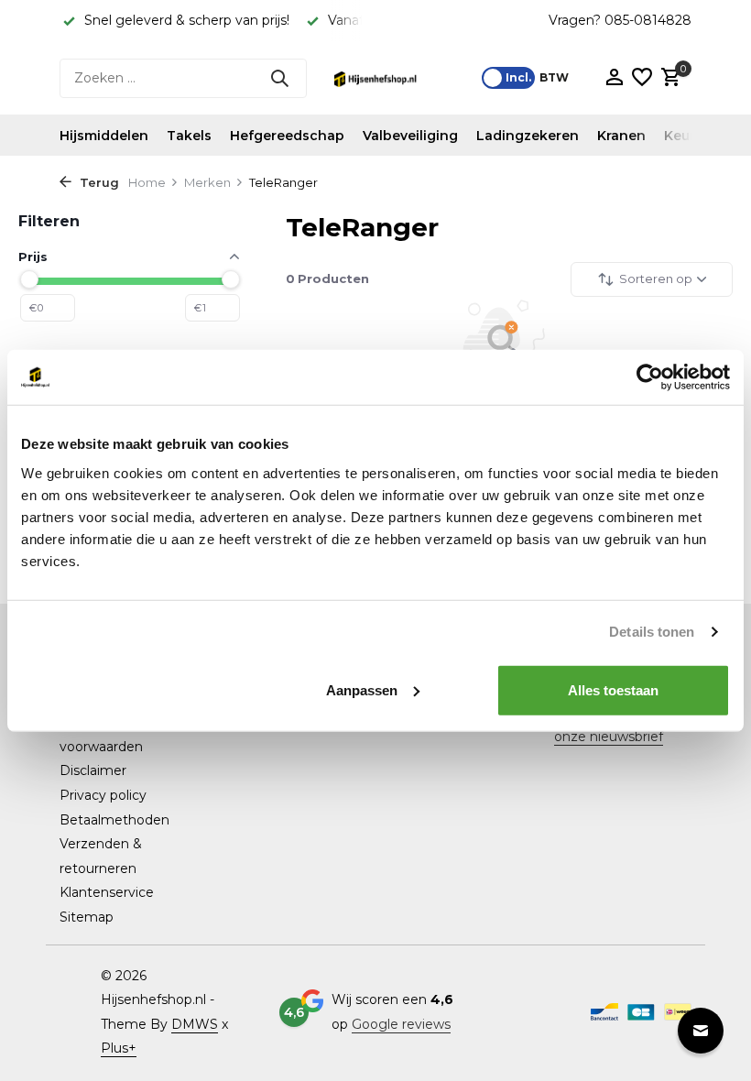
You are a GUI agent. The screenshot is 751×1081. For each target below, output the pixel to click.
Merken (207, 182)
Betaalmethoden (114, 820)
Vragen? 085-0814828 (620, 20)
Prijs (33, 256)
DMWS (194, 1024)
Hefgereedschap (287, 135)
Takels (189, 135)
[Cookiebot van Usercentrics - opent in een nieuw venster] (650, 377)
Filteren (49, 221)
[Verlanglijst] (642, 78)
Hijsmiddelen (104, 135)
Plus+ (118, 1048)
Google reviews (401, 1024)
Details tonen (651, 631)
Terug (97, 182)
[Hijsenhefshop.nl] (375, 78)
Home (147, 182)
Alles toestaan (613, 689)
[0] (668, 78)
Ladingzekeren (527, 135)
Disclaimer (93, 770)
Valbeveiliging (410, 135)
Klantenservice (107, 892)
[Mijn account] (614, 78)
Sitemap (87, 917)
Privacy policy (103, 795)
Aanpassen (361, 689)
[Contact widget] (701, 1031)
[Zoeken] (279, 78)
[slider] (29, 279)
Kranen (621, 135)
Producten (327, 278)
